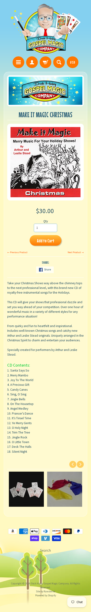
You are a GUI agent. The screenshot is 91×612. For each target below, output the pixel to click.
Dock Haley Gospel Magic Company (50, 583)
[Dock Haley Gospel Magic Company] (45, 29)
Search (45, 550)
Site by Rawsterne (45, 591)
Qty (45, 221)
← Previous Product (17, 252)
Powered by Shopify (45, 595)
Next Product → (76, 252)
